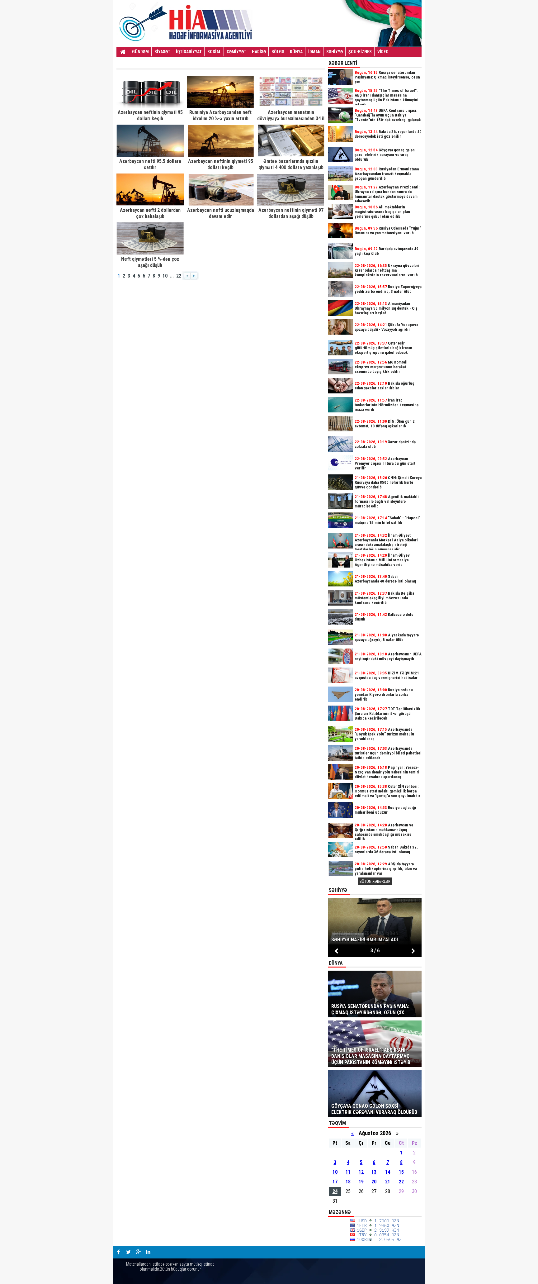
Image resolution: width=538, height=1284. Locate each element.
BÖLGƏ (277, 51)
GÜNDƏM (140, 51)
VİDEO (383, 51)
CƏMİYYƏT (236, 51)
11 (348, 1172)
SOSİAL (214, 51)
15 (401, 1172)
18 (348, 1182)
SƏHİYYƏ (334, 51)
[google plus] (138, 1252)
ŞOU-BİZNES (360, 51)
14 (387, 1172)
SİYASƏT (162, 51)
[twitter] (128, 1252)
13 (373, 1172)
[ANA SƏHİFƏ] (123, 52)
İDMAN (314, 51)
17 (335, 1182)
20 (373, 1182)
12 (361, 1172)
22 (178, 276)
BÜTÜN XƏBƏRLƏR (375, 881)
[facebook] (118, 1252)
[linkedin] (148, 1252)
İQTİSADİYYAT (189, 51)
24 (335, 1191)
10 (165, 276)
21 (387, 1182)
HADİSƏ (259, 51)
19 (361, 1182)
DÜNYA (296, 51)
